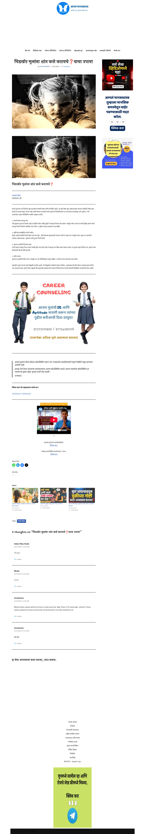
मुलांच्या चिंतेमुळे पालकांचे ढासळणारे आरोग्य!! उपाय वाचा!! (24, 505)
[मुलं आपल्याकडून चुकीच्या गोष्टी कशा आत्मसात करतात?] (82, 495)
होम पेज (27, 50)
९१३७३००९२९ (26, 393)
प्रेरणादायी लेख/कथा (72, 730)
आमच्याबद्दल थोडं (91, 50)
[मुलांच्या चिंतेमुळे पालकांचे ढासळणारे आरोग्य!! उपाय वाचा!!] (25, 495)
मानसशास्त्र (33, 831)
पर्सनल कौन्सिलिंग (50, 50)
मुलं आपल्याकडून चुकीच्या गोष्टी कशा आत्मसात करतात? (81, 505)
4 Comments (65, 66)
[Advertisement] (72, 32)
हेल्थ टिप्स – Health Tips (72, 761)
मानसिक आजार (72, 741)
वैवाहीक (72, 753)
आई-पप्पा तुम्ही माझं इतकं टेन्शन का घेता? (51, 504)
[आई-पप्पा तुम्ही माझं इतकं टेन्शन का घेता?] (53, 495)
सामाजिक (72, 757)
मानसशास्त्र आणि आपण (72, 737)
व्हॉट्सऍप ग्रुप (78, 50)
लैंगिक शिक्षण (72, 749)
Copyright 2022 (18, 831)
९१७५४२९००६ (16, 393)
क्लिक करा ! (54, 445)
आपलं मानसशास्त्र (45, 66)
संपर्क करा (117, 50)
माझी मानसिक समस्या (72, 733)
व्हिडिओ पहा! (37, 50)
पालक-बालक (21, 521)
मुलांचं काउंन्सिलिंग (72, 745)
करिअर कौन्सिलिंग (65, 50)
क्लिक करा (53, 454)
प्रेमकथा (72, 726)
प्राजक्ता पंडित (16, 195)
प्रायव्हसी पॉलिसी (105, 50)
